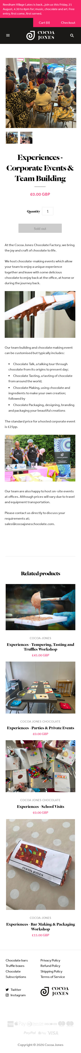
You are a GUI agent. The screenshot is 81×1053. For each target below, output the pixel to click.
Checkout (68, 22)
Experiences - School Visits (40, 806)
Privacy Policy (50, 960)
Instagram (18, 995)
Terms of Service (52, 977)
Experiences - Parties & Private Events (40, 727)
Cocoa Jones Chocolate (40, 721)
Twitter (16, 989)
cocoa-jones (40, 638)
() (44, 22)
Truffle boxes (15, 966)
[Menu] (8, 35)
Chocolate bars (17, 960)
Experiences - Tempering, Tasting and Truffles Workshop (40, 646)
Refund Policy (50, 966)
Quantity (33, 211)
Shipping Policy (51, 971)
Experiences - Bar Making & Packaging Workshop (40, 926)
